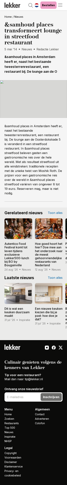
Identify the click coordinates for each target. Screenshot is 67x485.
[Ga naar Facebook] (54, 348)
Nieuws (18, 16)
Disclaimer (10, 462)
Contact (39, 414)
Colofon (40, 423)
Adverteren (42, 418)
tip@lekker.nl (34, 379)
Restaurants (11, 423)
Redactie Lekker (47, 49)
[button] (30, 5)
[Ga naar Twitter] (61, 348)
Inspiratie (9, 436)
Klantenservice (13, 466)
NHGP (8, 441)
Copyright (10, 453)
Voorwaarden (12, 457)
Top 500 (9, 427)
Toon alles (55, 213)
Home (8, 16)
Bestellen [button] (48, 5)
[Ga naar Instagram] (47, 348)
